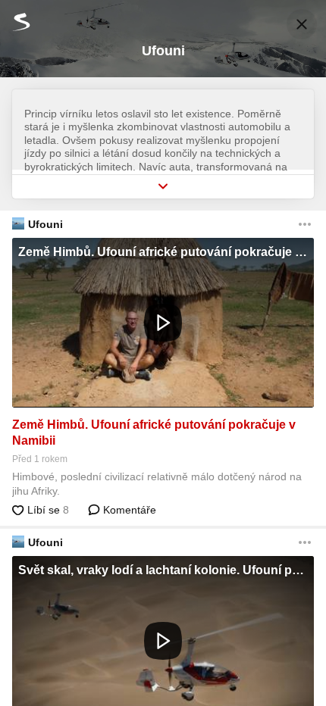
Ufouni (45, 224)
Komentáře (128, 510)
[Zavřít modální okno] (302, 24)
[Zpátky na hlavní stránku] (15, 21)
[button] (163, 323)
